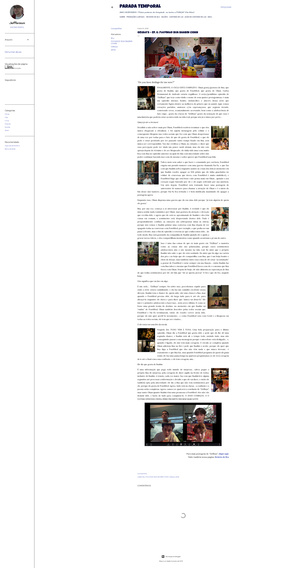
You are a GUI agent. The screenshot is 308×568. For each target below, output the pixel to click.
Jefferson (17, 23)
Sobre (122, 17)
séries (113, 50)
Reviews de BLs (153, 17)
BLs (112, 38)
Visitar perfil (17, 27)
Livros (7, 120)
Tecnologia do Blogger (173, 556)
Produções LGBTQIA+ (136, 17)
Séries (7, 130)
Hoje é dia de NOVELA (12, 146)
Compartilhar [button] (116, 28)
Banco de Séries (10, 149)
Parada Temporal (140, 6)
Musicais (8, 124)
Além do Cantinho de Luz (195, 17)
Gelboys (114, 47)
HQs (6, 117)
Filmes (7, 114)
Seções (164, 17)
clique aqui (223, 454)
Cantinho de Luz (176, 17)
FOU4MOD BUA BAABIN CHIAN (157, 477)
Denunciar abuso (13, 52)
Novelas (7, 127)
